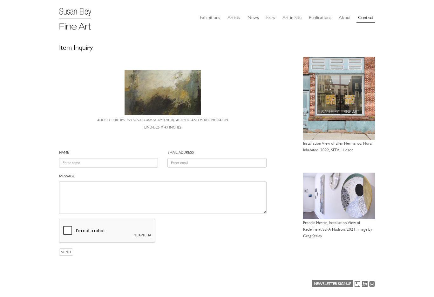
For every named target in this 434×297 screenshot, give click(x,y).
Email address (180, 152)
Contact (365, 17)
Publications (320, 17)
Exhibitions (210, 17)
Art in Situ (292, 17)
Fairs (270, 17)
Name (64, 152)
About (345, 17)
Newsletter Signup (332, 283)
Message (67, 176)
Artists (233, 17)
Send (66, 252)
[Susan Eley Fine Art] (78, 16)
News (253, 17)
